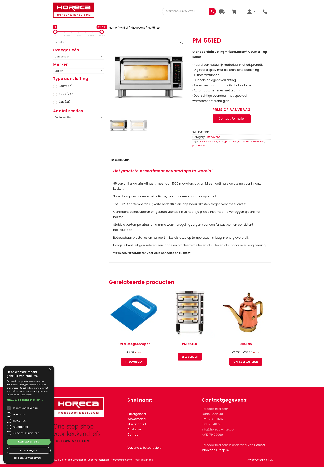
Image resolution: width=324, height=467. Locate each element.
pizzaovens (198, 145)
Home (113, 27)
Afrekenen (134, 429)
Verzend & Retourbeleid (144, 448)
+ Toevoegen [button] (134, 362)
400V (66, 94)
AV (271, 459)
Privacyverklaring (257, 459)
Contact (133, 435)
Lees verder (190, 356)
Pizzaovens (137, 27)
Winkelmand (136, 419)
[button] (29, 400)
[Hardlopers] (222, 11)
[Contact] (265, 11)
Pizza (221, 141)
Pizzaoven (258, 141)
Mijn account (136, 424)
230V (65, 86)
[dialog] (28, 415)
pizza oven (231, 141)
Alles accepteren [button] (28, 441)
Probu (149, 459)
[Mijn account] (251, 11)
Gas (64, 102)
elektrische (205, 141)
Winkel (123, 27)
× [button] (50, 369)
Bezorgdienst (136, 414)
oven (215, 141)
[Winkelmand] (235, 11)
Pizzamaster (245, 141)
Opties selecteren (245, 362)
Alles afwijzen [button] (29, 450)
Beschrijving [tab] (120, 160)
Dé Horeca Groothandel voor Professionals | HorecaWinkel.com (76, 10)
